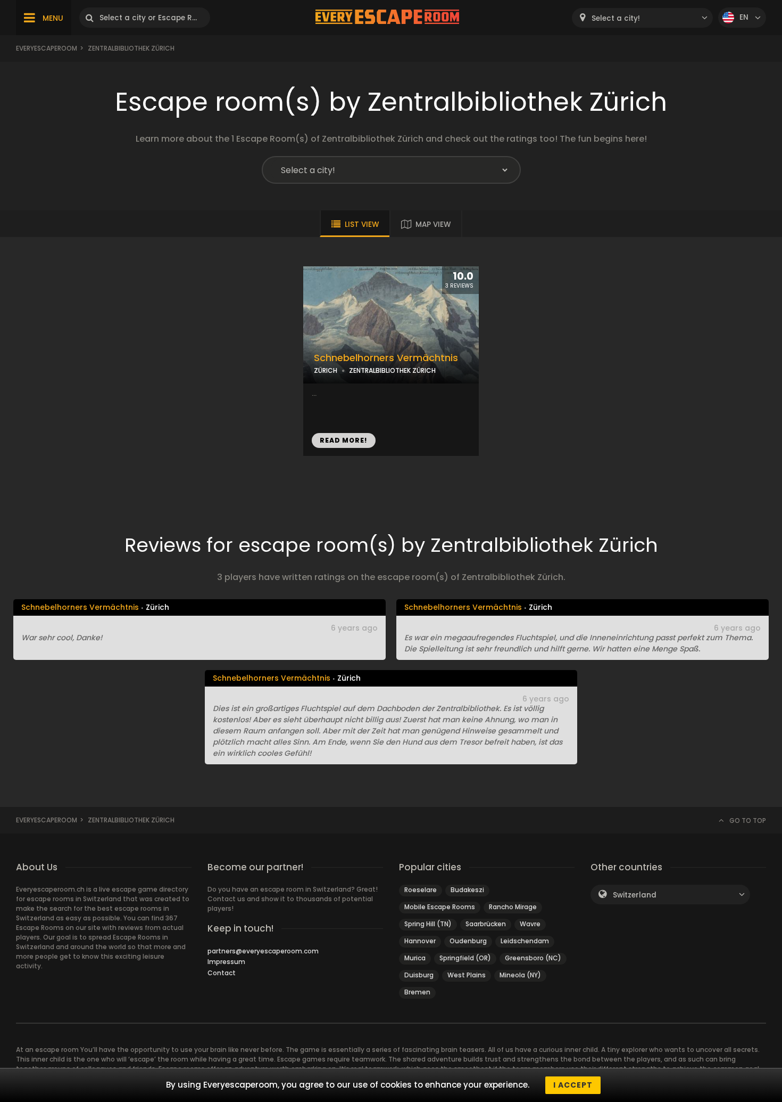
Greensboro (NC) (533, 957)
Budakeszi (467, 889)
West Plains (466, 974)
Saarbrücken (485, 923)
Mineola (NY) (520, 974)
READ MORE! (344, 440)
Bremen (417, 992)
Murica (415, 957)
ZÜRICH (325, 370)
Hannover (420, 940)
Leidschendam (525, 940)
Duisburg (419, 974)
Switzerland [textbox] (634, 895)
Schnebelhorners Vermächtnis (386, 358)
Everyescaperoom (46, 48)
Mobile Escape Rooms (439, 906)
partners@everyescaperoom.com (263, 951)
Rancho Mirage (513, 906)
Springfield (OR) (465, 957)
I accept (573, 1085)
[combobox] (642, 18)
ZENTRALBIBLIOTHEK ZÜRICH (392, 370)
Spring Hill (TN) (428, 923)
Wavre (530, 923)
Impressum (226, 961)
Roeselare (420, 889)
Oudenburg (468, 940)
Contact (221, 972)
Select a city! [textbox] (616, 18)
